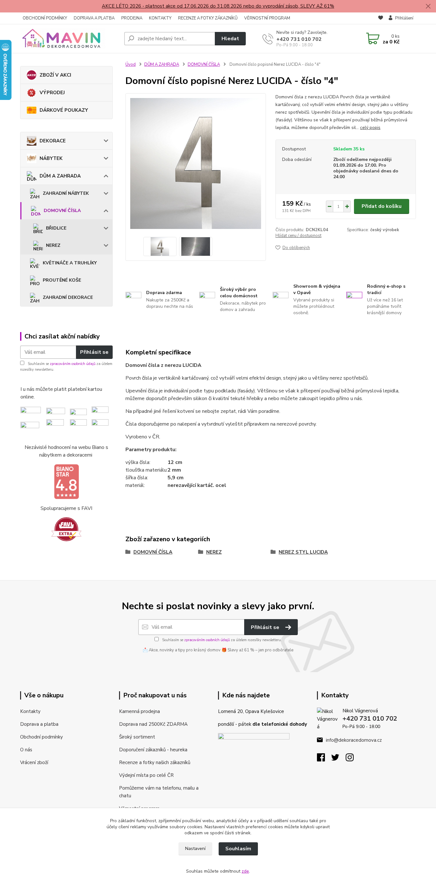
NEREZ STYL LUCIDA (303, 552)
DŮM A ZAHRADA (60, 176)
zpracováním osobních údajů (72, 363)
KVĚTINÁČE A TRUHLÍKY (70, 263)
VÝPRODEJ (52, 92)
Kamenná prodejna (139, 711)
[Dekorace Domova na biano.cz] (66, 482)
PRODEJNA (131, 18)
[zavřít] (428, 6)
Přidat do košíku (382, 206)
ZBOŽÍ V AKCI (55, 75)
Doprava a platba (39, 724)
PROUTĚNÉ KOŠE (62, 280)
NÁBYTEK (51, 158)
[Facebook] (324, 759)
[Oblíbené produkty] (381, 18)
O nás (26, 750)
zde (245, 871)
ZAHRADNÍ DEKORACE (68, 297)
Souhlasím (238, 848)
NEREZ (53, 245)
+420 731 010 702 (299, 39)
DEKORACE (53, 141)
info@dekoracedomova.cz (354, 740)
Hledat (230, 38)
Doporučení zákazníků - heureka (153, 750)
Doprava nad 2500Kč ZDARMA (153, 724)
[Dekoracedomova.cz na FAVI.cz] (66, 529)
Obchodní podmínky (41, 737)
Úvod (130, 64)
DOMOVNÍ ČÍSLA (62, 211)
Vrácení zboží (34, 762)
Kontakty (30, 711)
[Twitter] (338, 759)
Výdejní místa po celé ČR (146, 775)
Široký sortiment (137, 737)
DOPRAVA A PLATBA (94, 18)
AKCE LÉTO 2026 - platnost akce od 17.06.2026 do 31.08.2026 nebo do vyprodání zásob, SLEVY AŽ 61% (218, 6)
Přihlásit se (94, 352)
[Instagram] (353, 759)
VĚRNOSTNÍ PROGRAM (267, 18)
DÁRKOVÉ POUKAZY (64, 110)
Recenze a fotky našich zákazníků (154, 762)
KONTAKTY (160, 18)
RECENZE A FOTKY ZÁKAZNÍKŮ (207, 18)
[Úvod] (69, 38)
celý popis (370, 128)
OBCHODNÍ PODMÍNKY (45, 18)
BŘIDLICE (56, 228)
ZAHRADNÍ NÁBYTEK (66, 193)
